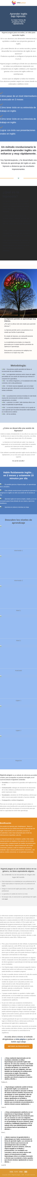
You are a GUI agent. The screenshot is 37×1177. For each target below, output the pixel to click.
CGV (23, 1174)
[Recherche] (35, 3)
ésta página (20, 1039)
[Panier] (2, 3)
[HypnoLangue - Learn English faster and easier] (18, 3)
